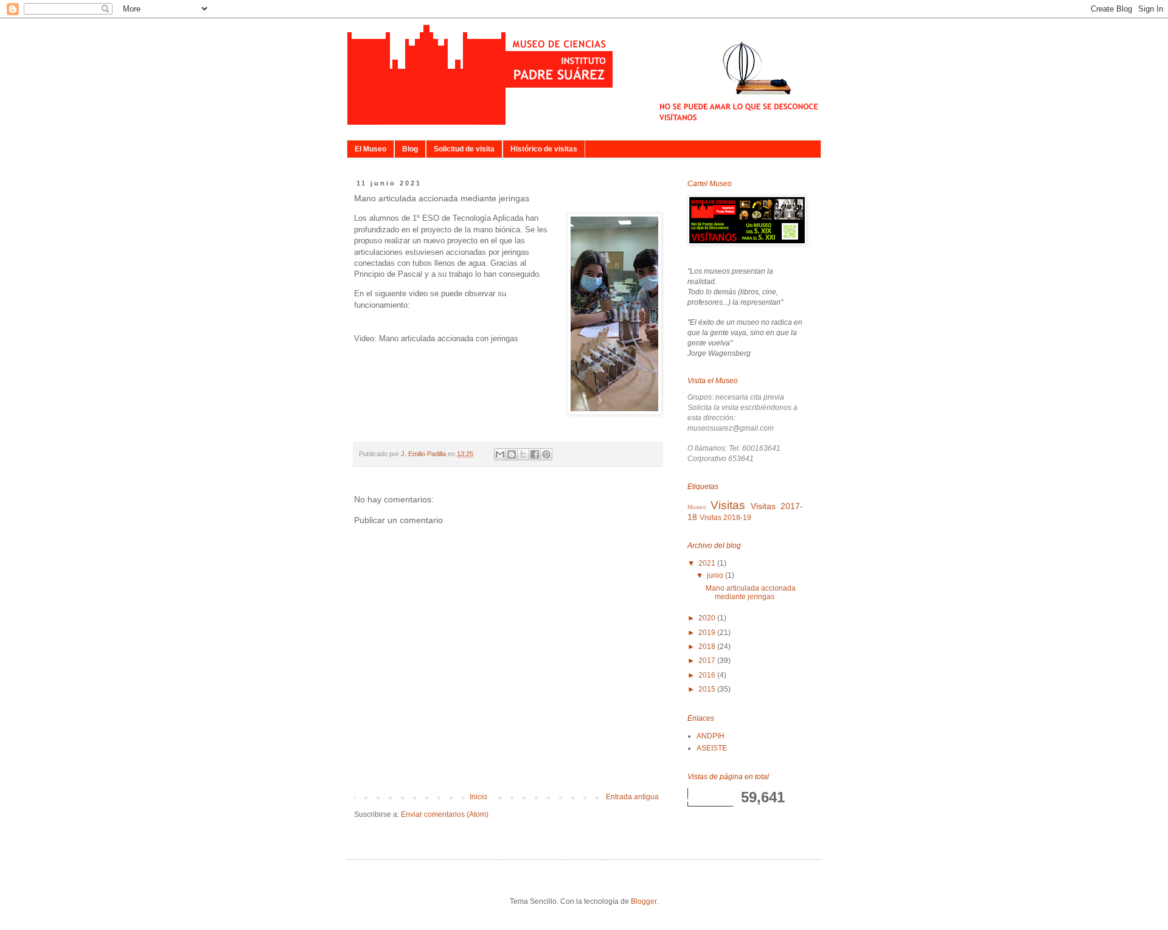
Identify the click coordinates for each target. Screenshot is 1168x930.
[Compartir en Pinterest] (546, 454)
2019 (707, 632)
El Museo (370, 149)
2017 (707, 660)
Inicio (478, 797)
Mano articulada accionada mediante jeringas (751, 592)
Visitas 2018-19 (725, 517)
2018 (707, 646)
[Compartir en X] (523, 454)
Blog (410, 149)
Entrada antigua (632, 797)
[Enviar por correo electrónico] (500, 454)
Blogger (643, 901)
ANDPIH (711, 736)
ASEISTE (712, 748)
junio (716, 575)
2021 (707, 563)
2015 (707, 689)
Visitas (728, 505)
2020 (707, 618)
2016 (707, 675)
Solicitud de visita (464, 149)
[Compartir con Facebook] (535, 454)
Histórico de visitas (543, 149)
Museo (696, 507)
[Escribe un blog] (512, 454)
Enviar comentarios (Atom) (444, 814)
